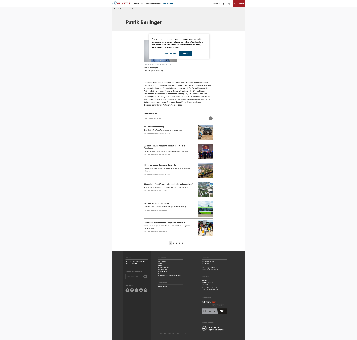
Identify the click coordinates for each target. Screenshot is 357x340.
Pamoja (185, 333)
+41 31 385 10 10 (212, 287)
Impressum (179, 333)
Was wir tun (138, 3)
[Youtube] (141, 290)
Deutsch (216, 4)
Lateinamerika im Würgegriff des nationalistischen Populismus (164, 147)
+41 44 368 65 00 (212, 267)
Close (185, 53)
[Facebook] (127, 290)
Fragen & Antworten (163, 267)
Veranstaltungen (162, 271)
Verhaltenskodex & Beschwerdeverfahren (169, 275)
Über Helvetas (162, 262)
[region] (179, 46)
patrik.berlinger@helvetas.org (153, 71)
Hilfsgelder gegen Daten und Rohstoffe (160, 165)
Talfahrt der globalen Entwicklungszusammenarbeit (165, 222)
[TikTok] (136, 290)
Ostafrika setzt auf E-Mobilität (156, 203)
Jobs (159, 273)
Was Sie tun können (153, 3)
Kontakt (160, 263)
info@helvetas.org (212, 269)
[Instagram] (132, 290)
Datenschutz (171, 333)
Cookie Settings (170, 53)
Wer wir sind (168, 3)
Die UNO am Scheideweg (154, 126)
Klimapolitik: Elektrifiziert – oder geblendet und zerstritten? (168, 184)
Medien (160, 265)
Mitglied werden (162, 269)
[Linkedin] (145, 290)
